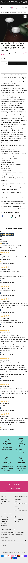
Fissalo (22, 216)
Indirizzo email (4, 537)
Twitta (15, 216)
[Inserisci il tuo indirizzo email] (25, 540)
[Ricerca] (23, 8)
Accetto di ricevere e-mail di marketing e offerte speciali (15, 544)
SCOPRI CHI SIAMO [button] (14, 488)
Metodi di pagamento (21, 510)
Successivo (11, 250)
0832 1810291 (11, 1)
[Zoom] (25, 16)
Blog (2, 504)
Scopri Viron (4, 499)
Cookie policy (4, 521)
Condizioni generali (6, 517)
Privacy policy (4, 519)
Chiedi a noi (18, 499)
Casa (2, 12)
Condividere (7, 216)
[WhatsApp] (12, 217)
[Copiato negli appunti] (16, 217)
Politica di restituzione (21, 504)
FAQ (16, 501)
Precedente (4, 250)
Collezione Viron (5, 501)
